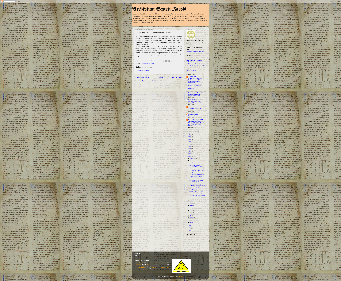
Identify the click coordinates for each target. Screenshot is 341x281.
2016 (189, 139)
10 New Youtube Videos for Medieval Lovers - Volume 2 (194, 109)
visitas (147, 269)
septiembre (193, 203)
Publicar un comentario (143, 70)
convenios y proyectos (160, 262)
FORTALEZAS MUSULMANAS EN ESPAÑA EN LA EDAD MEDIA (196, 124)
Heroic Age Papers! (192, 115)
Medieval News (192, 107)
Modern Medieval (193, 114)
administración (144, 63)
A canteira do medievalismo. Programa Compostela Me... (197, 173)
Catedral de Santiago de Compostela (195, 66)
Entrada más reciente (142, 77)
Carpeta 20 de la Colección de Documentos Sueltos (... (197, 192)
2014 (189, 144)
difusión (138, 264)
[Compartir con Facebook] (169, 61)
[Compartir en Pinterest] (171, 61)
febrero (192, 220)
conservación (149, 262)
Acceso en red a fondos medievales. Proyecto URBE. (197, 169)
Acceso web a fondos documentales (195, 51)
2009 (189, 156)
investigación (140, 267)
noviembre (192, 160)
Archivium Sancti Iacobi (159, 9)
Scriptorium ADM (191, 70)
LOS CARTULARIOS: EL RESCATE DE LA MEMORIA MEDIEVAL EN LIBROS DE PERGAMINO (195, 86)
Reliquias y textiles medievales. (197, 195)
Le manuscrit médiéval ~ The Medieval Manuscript (195, 93)
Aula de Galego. (193, 163)
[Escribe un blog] (166, 61)
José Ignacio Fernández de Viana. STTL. (196, 188)
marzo (191, 217)
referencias (141, 269)
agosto (191, 205)
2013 (189, 146)
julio (191, 208)
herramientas (152, 63)
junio (191, 210)
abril (191, 215)
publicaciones (165, 267)
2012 (189, 149)
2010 (189, 154)
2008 (189, 225)
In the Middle (192, 100)
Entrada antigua (177, 77)
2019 (189, 134)
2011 (189, 151)
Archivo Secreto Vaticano (192, 64)
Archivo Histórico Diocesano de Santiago (194, 60)
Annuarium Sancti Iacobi (192, 58)
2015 (189, 141)
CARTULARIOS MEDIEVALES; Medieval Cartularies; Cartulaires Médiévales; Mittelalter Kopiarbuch (195, 79)
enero (191, 222)
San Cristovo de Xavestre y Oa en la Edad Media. (197, 180)
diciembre (192, 158)
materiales (154, 267)
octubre (192, 200)
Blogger (181, 276)
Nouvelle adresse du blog (194, 95)
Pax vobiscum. (193, 197)
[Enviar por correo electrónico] (164, 61)
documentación (151, 265)
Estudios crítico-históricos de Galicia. (197, 177)
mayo (191, 213)
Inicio (161, 77)
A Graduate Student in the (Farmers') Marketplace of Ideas (195, 102)
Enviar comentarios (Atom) (149, 81)
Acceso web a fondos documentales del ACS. (196, 165)
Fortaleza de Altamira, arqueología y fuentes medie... (197, 184)
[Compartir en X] (168, 61)
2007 (189, 228)
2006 (189, 230)
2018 (189, 136)
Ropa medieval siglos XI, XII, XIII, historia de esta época (195, 120)
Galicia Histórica (190, 68)
